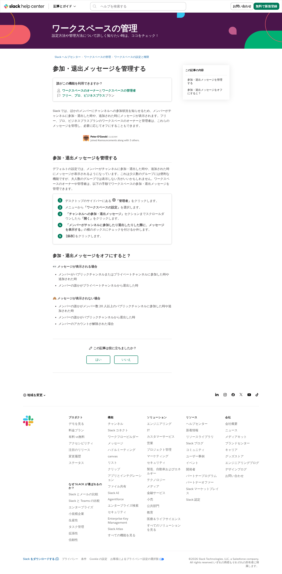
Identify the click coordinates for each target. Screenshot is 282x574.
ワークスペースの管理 (97, 57)
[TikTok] (257, 395)
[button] (98, 359)
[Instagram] (225, 395)
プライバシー (70, 559)
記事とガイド (63, 6)
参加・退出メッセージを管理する (204, 81)
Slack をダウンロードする (39, 559)
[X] (241, 395)
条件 (84, 559)
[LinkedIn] (217, 395)
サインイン (218, 6)
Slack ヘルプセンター (68, 57)
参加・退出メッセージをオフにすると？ (204, 91)
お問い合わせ (242, 6)
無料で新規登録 (266, 6)
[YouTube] (249, 395)
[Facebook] (233, 395)
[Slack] (28, 479)
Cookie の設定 (98, 559)
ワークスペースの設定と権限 (131, 57)
